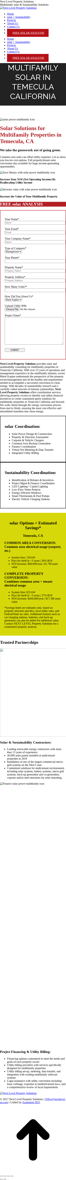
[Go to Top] (33, 1171)
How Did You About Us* (19, 296)
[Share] (5, 1176)
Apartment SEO (31, 1102)
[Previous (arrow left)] (1, 1179)
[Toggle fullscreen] (8, 1176)
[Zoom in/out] (12, 1176)
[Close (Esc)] (1, 1176)
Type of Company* (15, 248)
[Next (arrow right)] (5, 1179)
